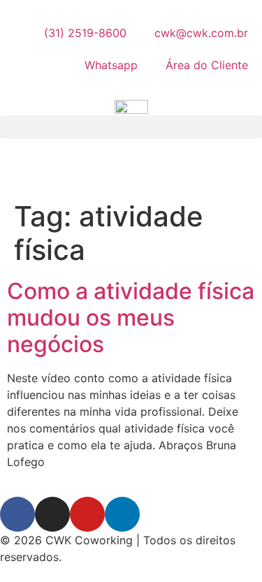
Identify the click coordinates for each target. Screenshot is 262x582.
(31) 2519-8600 (85, 33)
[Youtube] (87, 514)
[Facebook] (17, 514)
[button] (131, 126)
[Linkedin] (122, 514)
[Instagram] (52, 514)
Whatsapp (111, 65)
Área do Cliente (207, 65)
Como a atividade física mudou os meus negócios (130, 317)
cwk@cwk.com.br (201, 33)
